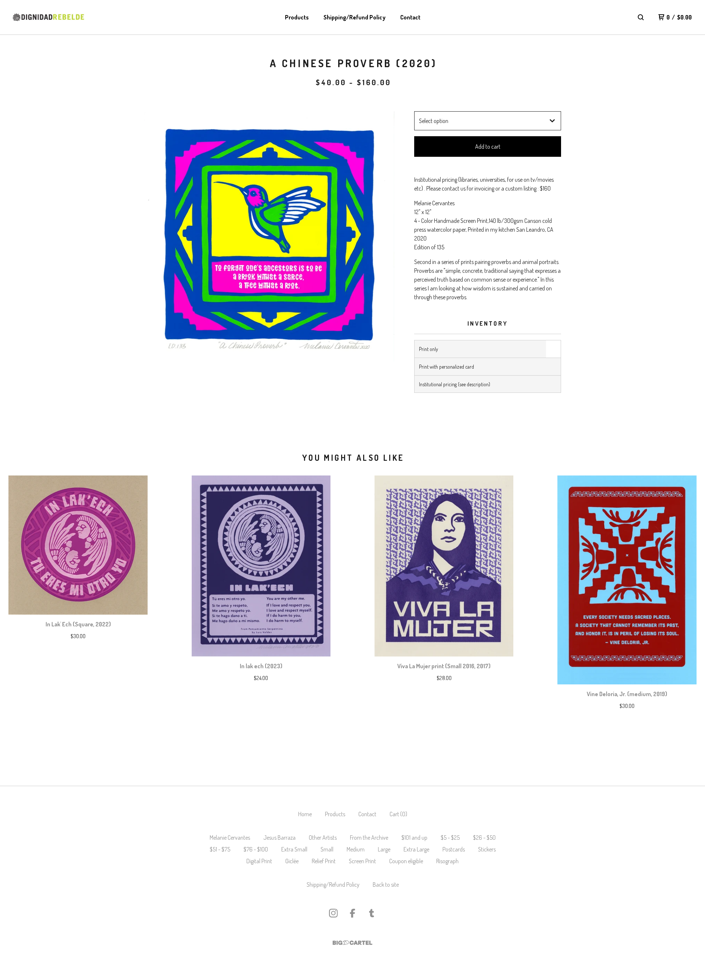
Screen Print (362, 861)
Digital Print (259, 861)
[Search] (640, 17)
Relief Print (324, 861)
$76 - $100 (255, 849)
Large (384, 849)
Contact (410, 17)
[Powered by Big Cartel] (352, 942)
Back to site (386, 884)
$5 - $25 (450, 837)
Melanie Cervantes (230, 837)
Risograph (447, 861)
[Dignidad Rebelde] (48, 17)
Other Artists (323, 837)
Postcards (453, 849)
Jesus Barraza (279, 837)
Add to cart (487, 146)
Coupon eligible (406, 861)
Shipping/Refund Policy (354, 17)
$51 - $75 (220, 849)
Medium (356, 849)
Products (297, 17)
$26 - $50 (484, 837)
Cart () (398, 814)
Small (327, 849)
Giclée (292, 861)
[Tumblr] (371, 913)
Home (305, 814)
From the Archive (369, 837)
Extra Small (294, 849)
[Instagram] (333, 913)
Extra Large (416, 849)
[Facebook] (352, 913)
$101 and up (414, 837)
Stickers (487, 849)
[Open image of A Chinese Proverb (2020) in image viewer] (269, 236)
